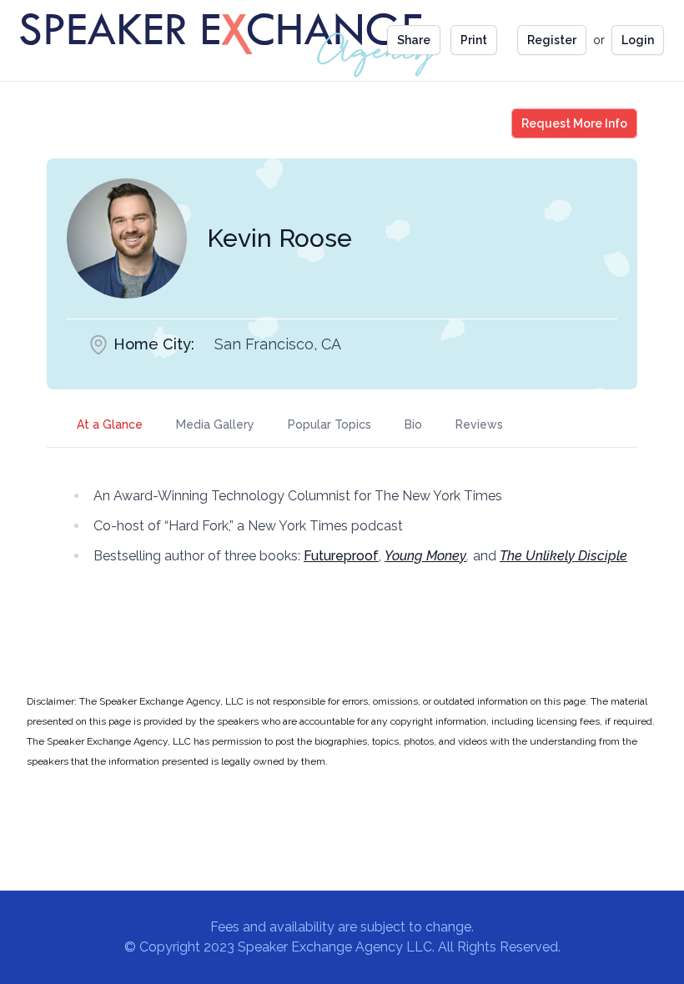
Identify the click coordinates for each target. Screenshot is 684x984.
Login (637, 40)
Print (473, 40)
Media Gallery (215, 424)
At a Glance (110, 424)
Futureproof (341, 556)
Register (551, 40)
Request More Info (574, 123)
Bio (413, 424)
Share (413, 40)
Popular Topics (329, 424)
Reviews (479, 424)
